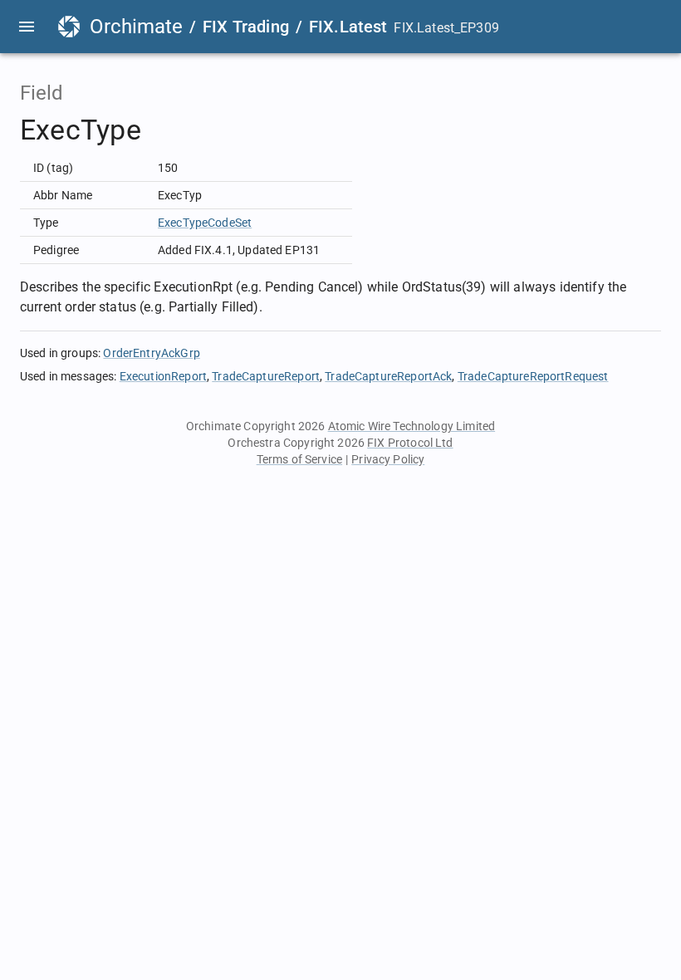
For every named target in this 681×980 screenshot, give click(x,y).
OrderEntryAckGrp (151, 353)
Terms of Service (299, 459)
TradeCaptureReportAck (388, 376)
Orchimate (136, 26)
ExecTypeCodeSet (205, 222)
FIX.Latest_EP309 (446, 28)
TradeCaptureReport (266, 376)
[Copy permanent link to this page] (160, 130)
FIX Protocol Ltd (410, 442)
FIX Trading (246, 27)
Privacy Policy (387, 459)
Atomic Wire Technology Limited (412, 426)
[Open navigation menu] (26, 26)
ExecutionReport (163, 376)
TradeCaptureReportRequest (533, 376)
